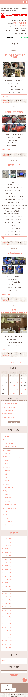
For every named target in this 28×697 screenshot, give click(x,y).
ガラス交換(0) (8, 522)
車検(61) (7, 436)
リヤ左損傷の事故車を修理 (11, 404)
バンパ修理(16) (9, 440)
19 (6, 389)
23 (21, 389)
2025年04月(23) (8, 593)
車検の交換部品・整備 (9, 407)
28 (14, 393)
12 (6, 386)
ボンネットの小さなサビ (10, 417)
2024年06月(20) (8, 627)
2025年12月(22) (8, 566)
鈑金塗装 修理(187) (10, 504)
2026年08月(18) (8, 539)
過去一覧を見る (14, 422)
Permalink (5, 100)
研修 (3, 238)
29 (17, 393)
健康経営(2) (8, 470)
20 (10, 389)
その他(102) (8, 498)
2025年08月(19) (8, 579)
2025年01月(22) (8, 603)
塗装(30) (7, 511)
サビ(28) (7, 491)
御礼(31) (7, 481)
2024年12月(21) (8, 607)
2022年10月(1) (8, 637)
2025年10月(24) (8, 573)
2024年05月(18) (8, 630)
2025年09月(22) (8, 576)
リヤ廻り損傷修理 (8, 410)
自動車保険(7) (8, 467)
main (14, 362)
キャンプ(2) (8, 450)
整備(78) (7, 477)
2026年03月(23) (8, 555)
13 (10, 386)
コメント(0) (6, 102)
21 (14, 389)
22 (17, 389)
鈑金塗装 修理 (6, 150)
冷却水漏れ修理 (8, 414)
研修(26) (7, 484)
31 (25, 393)
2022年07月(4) (8, 647)
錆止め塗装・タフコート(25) (12, 457)
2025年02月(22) (8, 600)
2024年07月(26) (8, 624)
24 (25, 389)
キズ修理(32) (8, 494)
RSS (4, 661)
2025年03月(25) (8, 596)
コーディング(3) (9, 518)
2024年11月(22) (8, 610)
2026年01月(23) (8, 562)
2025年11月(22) (8, 569)
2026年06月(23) (8, 545)
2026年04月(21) (8, 552)
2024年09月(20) (8, 617)
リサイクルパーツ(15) (10, 508)
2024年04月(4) (8, 634)
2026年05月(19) (8, 549)
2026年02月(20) (8, 559)
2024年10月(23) (8, 613)
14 (14, 386)
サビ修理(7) (8, 501)
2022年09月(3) (8, 641)
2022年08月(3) (8, 644)
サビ (3, 96)
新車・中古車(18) (9, 443)
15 (17, 386)
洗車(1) (6, 515)
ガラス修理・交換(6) (10, 525)
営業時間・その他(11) (10, 447)
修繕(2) (6, 474)
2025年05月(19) (8, 590)
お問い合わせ (8, 690)
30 (21, 393)
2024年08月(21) (8, 620)
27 (10, 393)
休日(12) (7, 464)
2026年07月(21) (8, 542)
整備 (6, 96)
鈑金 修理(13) (9, 487)
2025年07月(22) (8, 583)
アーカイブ (14, 533)
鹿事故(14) (7, 460)
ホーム (6, 686)
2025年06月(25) (8, 586)
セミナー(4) (8, 453)
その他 (3, 349)
